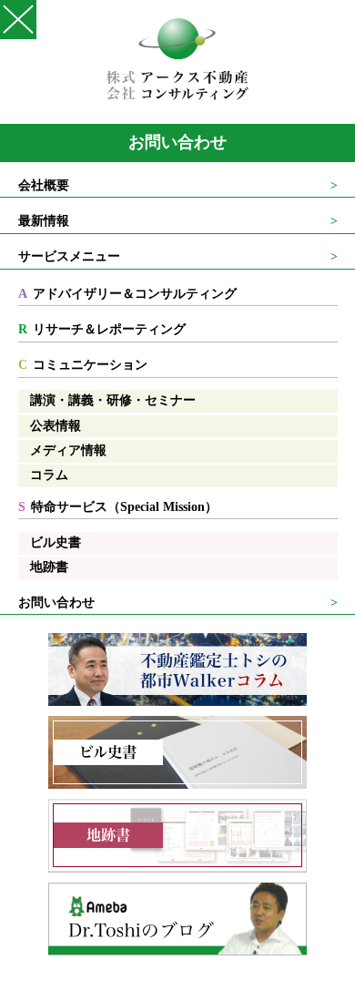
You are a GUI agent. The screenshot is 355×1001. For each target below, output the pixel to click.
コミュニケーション (83, 365)
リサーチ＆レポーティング (102, 329)
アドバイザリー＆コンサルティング (128, 294)
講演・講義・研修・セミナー (113, 400)
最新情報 (43, 221)
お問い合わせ (177, 142)
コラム (49, 475)
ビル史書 (55, 542)
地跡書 (49, 567)
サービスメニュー (69, 256)
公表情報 (55, 426)
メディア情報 (68, 450)
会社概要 (43, 185)
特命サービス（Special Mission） (118, 507)
